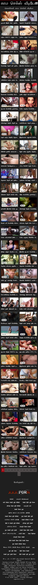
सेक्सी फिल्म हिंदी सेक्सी (26, 530)
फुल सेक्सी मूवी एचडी (11, 530)
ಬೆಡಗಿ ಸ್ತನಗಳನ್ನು (9, 533)
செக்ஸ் (11, 499)
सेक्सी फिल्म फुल (19, 509)
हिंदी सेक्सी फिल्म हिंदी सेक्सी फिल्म (19, 540)
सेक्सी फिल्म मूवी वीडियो (11, 516)
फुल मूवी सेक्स (13, 551)
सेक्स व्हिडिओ (31, 533)
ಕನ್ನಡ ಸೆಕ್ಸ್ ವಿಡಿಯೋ (12, 520)
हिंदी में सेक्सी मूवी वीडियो (12, 523)
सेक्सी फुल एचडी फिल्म (10, 554)
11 (35, 470)
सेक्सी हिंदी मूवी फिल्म (29, 502)
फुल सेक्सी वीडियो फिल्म (19, 544)
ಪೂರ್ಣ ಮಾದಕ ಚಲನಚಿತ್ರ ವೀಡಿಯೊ (19, 513)
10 (31, 470)
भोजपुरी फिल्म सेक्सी (25, 526)
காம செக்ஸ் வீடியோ (13, 577)
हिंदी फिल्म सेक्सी (24, 551)
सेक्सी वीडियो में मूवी (27, 520)
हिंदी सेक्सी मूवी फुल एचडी (26, 554)
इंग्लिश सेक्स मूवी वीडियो (14, 506)
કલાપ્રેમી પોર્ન (27, 506)
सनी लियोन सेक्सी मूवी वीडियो (11, 502)
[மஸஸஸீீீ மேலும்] (36, 3)
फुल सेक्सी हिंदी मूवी (27, 516)
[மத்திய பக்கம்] (19, 492)
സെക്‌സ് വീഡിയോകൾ (22, 499)
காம (34, 547)
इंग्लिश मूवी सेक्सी (28, 523)
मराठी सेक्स (22, 533)
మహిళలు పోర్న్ (12, 526)
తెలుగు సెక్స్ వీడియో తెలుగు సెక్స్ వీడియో (16, 547)
